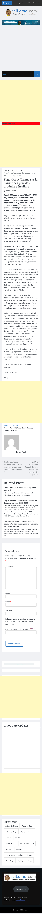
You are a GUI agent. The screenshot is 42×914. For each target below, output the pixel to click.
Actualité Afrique (11, 826)
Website (8, 610)
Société (13, 425)
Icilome (27, 910)
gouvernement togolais (14, 855)
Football (19, 849)
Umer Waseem (20, 900)
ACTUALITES (7, 425)
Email (8, 602)
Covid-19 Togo (10, 843)
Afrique (8, 837)
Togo (17, 425)
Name (8, 593)
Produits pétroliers (11, 430)
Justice (29, 855)
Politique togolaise (25, 861)
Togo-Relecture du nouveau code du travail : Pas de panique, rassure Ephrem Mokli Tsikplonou (21, 524)
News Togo (9, 861)
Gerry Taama (27, 428)
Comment (10, 566)
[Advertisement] (21, 47)
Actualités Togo (11, 832)
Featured (8, 849)
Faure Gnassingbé (27, 843)
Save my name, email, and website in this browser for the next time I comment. (20, 621)
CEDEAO (18, 837)
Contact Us (21, 889)
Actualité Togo (15, 428)
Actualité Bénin (27, 826)
